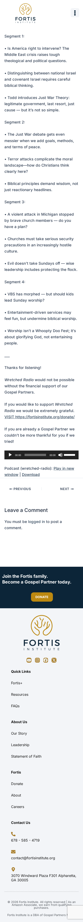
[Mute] (60, 455)
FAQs (15, 706)
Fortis (16, 772)
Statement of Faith (26, 756)
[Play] (10, 455)
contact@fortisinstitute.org (33, 858)
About (16, 795)
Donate (17, 783)
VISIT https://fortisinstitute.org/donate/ (39, 417)
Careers (17, 806)
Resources (19, 694)
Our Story (19, 733)
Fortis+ (17, 683)
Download (31, 474)
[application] (41, 455)
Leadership (20, 745)
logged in (36, 521)
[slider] (70, 454)
